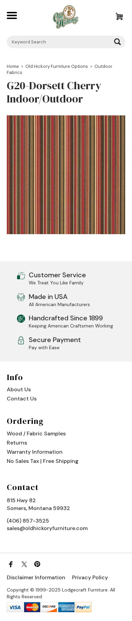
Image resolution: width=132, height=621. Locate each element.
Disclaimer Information (36, 577)
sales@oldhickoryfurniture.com (47, 528)
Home (13, 66)
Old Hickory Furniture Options (56, 66)
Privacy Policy (90, 577)
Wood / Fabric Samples (36, 433)
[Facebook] (11, 564)
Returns (17, 442)
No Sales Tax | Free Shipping (43, 461)
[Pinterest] (37, 564)
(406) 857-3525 (28, 520)
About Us (19, 389)
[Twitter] (24, 564)
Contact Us (22, 398)
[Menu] (16, 17)
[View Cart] (115, 17)
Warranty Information (35, 451)
